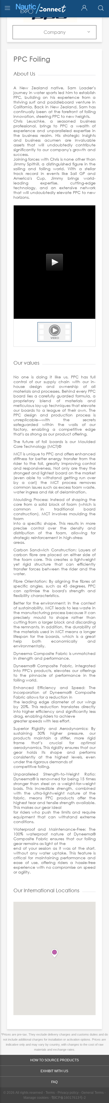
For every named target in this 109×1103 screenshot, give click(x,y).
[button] (54, 953)
